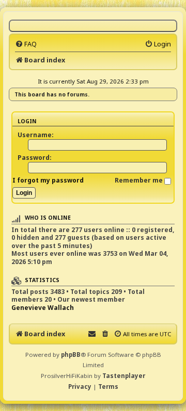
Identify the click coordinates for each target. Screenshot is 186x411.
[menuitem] (26, 44)
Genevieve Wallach (42, 308)
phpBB (71, 354)
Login (27, 121)
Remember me (139, 180)
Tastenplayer (123, 376)
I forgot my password (48, 180)
